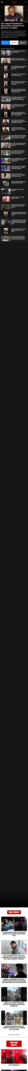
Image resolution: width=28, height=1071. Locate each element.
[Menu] (2, 2)
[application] (14, 13)
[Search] (26, 2)
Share (6, 42)
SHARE (15, 42)
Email (23, 42)
